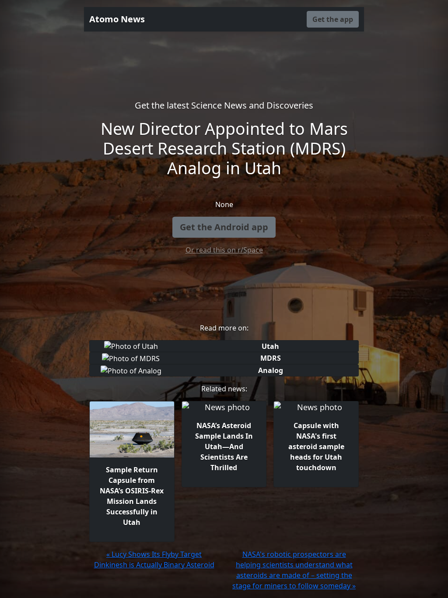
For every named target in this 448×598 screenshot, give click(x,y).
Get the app (332, 19)
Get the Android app (224, 227)
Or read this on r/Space (224, 250)
